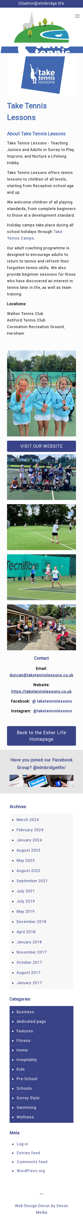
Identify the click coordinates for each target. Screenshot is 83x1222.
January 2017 (29, 983)
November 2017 (32, 952)
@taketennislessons (52, 711)
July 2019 (26, 901)
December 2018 (31, 921)
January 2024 (29, 840)
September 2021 (32, 881)
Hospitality (27, 1059)
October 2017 (29, 962)
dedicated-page (31, 1021)
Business (25, 1012)
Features (25, 1031)
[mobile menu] (77, 16)
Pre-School (27, 1079)
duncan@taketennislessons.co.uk (41, 675)
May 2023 (26, 860)
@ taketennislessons (52, 701)
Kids (21, 1069)
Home (22, 1050)
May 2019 (26, 911)
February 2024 (30, 830)
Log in (22, 1144)
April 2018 (26, 932)
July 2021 (26, 891)
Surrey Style (28, 1098)
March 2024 (28, 819)
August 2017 (28, 972)
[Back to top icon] (41, 1194)
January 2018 (29, 942)
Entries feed (28, 1153)
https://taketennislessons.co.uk (41, 691)
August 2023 (28, 850)
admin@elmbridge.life (43, 3)
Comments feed (32, 1162)
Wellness (25, 1117)
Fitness (24, 1040)
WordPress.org (31, 1170)
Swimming (26, 1107)
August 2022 (28, 870)
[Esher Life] (41, 27)
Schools (24, 1088)
